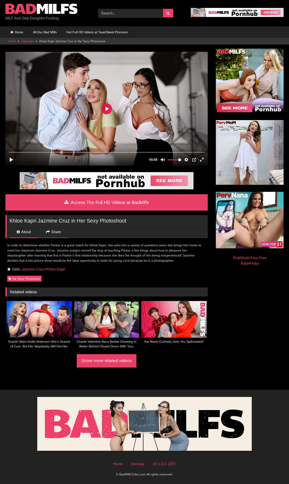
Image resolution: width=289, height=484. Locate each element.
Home (19, 32)
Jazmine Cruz (32, 269)
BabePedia (250, 263)
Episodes (27, 41)
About (26, 232)
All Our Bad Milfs (45, 32)
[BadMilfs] (41, 10)
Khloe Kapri (55, 269)
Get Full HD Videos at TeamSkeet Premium (97, 32)
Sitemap (137, 464)
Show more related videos (106, 360)
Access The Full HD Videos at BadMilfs (109, 202)
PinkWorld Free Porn (250, 258)
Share (55, 232)
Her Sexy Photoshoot (26, 278)
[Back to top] (275, 470)
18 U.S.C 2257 (164, 464)
